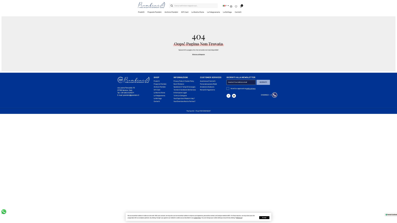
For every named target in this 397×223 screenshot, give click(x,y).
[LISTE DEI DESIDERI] (236, 6)
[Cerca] (193, 5)
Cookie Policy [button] (197, 218)
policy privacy (251, 89)
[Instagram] (234, 96)
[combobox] (195, 5)
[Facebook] (228, 96)
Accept (264, 217)
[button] (226, 6)
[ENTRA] (231, 6)
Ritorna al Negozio (198, 54)
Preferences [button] (239, 218)
